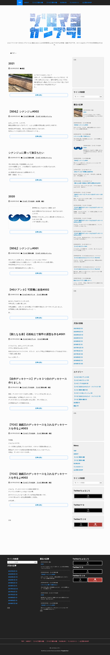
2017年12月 (78, 347)
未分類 (38, 201)
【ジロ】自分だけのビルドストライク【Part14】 (87, 269)
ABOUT (76, 454)
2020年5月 (78, 331)
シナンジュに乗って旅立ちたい (26, 152)
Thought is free (64, 650)
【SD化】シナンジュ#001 (23, 248)
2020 (11, 196)
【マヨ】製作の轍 (80, 399)
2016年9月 (78, 357)
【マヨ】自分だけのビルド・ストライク (87, 396)
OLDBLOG (77, 463)
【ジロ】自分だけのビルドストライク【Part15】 (87, 257)
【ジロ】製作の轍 (28, 116)
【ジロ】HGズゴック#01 (80, 246)
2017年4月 (78, 351)
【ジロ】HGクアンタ (28, 294)
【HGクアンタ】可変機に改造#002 (28, 289)
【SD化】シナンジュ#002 (23, 111)
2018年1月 (78, 344)
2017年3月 (78, 354)
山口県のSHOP (78, 470)
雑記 (23, 68)
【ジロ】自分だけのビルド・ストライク (87, 386)
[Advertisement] (38, 534)
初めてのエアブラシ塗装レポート (83, 280)
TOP (75, 451)
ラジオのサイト (78, 467)
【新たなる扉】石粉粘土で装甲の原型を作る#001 (36, 334)
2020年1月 (78, 338)
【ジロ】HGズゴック (81, 380)
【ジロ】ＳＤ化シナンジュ (43, 116)
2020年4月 (78, 335)
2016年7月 (78, 364)
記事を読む (38, 95)
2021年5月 (78, 328)
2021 (11, 63)
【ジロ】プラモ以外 (28, 201)
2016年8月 (78, 360)
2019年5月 (78, 341)
